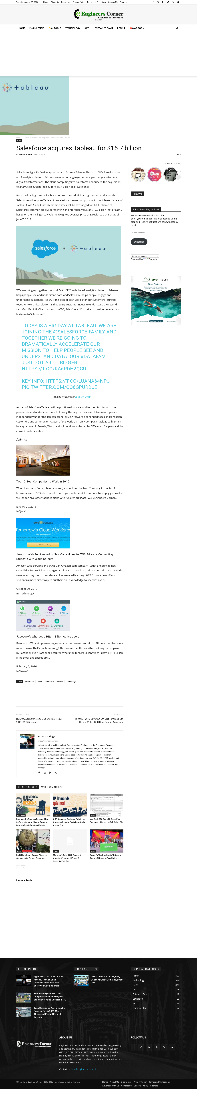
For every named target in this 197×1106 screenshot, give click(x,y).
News (26, 137)
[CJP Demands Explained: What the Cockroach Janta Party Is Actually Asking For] (70, 805)
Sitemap (123, 2)
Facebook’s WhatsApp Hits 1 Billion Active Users (47, 636)
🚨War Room (137, 28)
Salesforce (49, 681)
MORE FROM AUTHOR (51, 787)
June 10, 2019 (82, 396)
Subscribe (139, 241)
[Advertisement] (98, 54)
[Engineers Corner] (98, 15)
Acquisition (29, 681)
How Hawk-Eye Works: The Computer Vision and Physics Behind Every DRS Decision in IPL (50, 996)
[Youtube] (178, 2)
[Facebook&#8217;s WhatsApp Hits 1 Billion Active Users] (69, 615)
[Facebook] (153, 2)
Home (45, 2)
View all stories (173, 163)
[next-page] (23, 867)
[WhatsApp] (41, 161)
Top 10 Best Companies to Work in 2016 (42, 481)
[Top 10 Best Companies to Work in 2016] (69, 460)
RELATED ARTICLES (27, 787)
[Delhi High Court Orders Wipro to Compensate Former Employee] (33, 841)
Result (121, 28)
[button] (177, 28)
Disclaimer (65, 2)
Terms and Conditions (96, 2)
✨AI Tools (54, 28)
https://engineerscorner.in (48, 741)
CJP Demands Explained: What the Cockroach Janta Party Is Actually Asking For (69, 822)
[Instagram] (158, 2)
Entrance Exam (104, 28)
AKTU (87, 28)
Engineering (36, 28)
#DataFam (93, 356)
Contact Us (113, 2)
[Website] (62, 773)
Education (21, 815)
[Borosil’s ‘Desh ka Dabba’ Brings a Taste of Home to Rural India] (106, 841)
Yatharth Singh (25, 154)
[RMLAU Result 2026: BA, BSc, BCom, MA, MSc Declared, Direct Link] (81, 980)
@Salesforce (70, 332)
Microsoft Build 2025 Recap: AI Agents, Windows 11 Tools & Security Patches (67, 858)
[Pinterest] (33, 161)
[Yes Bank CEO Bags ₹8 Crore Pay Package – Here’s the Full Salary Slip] (106, 805)
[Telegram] (55, 161)
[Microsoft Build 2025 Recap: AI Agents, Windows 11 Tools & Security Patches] (70, 841)
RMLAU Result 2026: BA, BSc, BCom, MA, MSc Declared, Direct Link (107, 979)
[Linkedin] (163, 2)
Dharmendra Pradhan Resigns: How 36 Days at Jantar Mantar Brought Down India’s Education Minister (32, 822)
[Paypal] (168, 2)
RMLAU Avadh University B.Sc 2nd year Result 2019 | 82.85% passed (39, 720)
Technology (72, 28)
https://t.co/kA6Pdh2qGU (54, 369)
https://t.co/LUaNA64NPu (78, 381)
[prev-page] (18, 867)
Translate (154, 259)
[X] (173, 2)
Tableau (60, 681)
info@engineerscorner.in (84, 1069)
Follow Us (137, 194)
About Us (55, 2)
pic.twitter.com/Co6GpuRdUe (59, 387)
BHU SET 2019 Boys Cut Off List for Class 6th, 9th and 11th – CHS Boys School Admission (99, 720)
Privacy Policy (78, 2)
